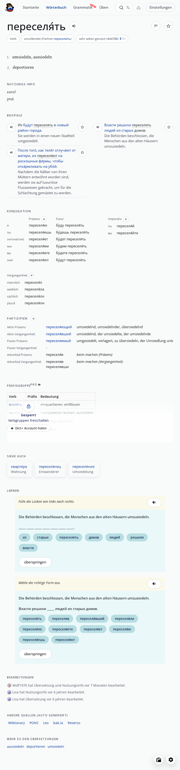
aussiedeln (15, 746)
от (74, 150)
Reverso (74, 723)
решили (124, 125)
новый (63, 125)
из (118, 130)
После (23, 150)
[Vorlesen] (73, 26)
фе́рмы (45, 161)
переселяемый (58, 340)
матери (24, 155)
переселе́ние (83, 466)
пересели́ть (62, 39)
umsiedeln (56, 746)
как (41, 150)
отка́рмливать (30, 166)
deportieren (35, 746)
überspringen (35, 562)
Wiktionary (16, 723)
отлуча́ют (63, 150)
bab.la (58, 723)
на (60, 155)
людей (110, 130)
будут (28, 125)
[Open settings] (170, 759)
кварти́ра (19, 466)
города (35, 130)
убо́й (52, 166)
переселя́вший (58, 333)
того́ (32, 150)
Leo (46, 723)
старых (127, 130)
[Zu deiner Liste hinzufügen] (168, 26)
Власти (110, 125)
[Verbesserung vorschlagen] (155, 26)
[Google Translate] (128, 7)
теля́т (49, 150)
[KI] (138, 7)
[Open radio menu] (158, 759)
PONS (34, 723)
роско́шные (28, 161)
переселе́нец (50, 466)
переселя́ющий (59, 326)
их (34, 155)
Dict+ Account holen (31, 428)
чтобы (57, 161)
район (23, 130)
